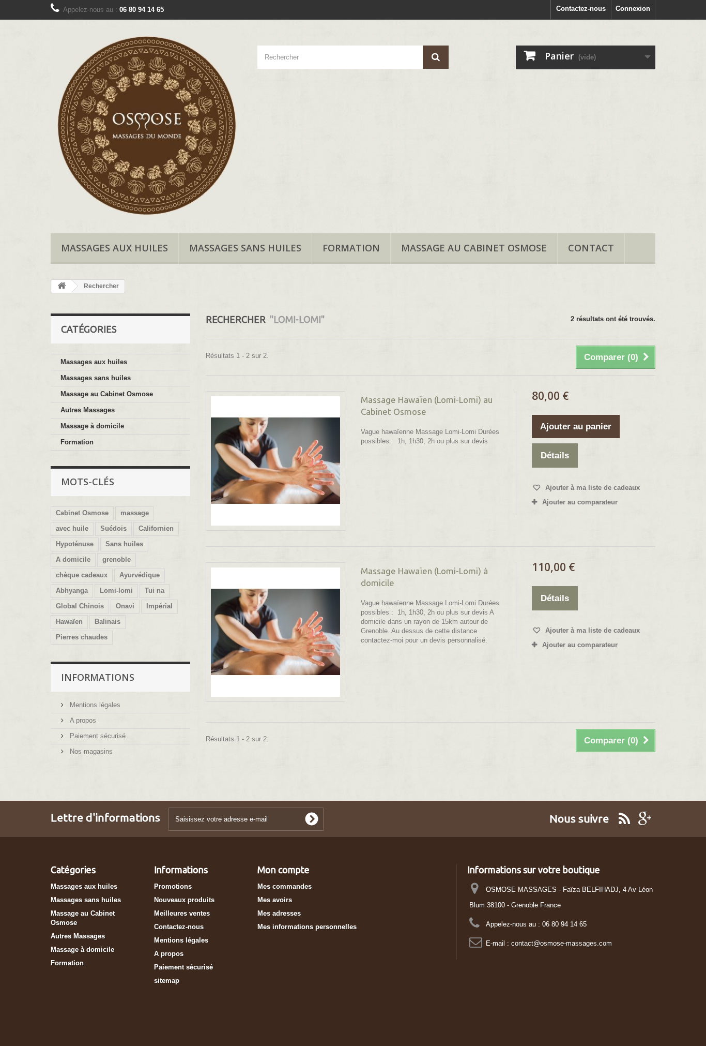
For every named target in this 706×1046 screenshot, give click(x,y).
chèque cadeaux (82, 575)
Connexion (633, 8)
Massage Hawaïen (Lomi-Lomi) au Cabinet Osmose (427, 405)
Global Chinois (80, 606)
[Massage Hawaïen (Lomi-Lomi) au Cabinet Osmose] (275, 461)
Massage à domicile (92, 426)
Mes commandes (284, 886)
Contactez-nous (581, 8)
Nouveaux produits (184, 900)
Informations (97, 677)
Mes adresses (279, 913)
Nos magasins (90, 751)
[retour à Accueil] (61, 286)
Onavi (125, 606)
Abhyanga (72, 590)
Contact (591, 248)
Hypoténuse (75, 544)
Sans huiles (124, 544)
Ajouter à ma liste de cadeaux (591, 487)
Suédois (113, 528)
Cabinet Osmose (82, 513)
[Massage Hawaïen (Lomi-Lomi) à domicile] (275, 632)
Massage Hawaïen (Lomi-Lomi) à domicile (424, 577)
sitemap (166, 980)
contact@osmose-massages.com (561, 943)
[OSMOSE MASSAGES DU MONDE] (146, 123)
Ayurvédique (139, 575)
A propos (82, 720)
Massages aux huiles (114, 248)
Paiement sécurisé (97, 736)
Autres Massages (87, 410)
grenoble (116, 559)
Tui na (154, 590)
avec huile (72, 528)
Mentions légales (94, 705)
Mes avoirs (274, 900)
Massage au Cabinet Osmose (474, 248)
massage (134, 513)
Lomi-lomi (116, 590)
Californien (156, 528)
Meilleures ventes (182, 913)
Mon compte (283, 869)
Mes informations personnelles (307, 927)
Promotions (173, 886)
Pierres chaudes (82, 637)
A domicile (73, 559)
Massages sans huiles (245, 248)
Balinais (107, 621)
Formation (351, 248)
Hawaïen (69, 621)
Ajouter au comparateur (580, 502)
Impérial (159, 606)
